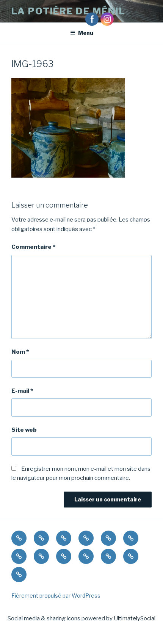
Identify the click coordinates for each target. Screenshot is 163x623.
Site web (24, 429)
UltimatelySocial (134, 618)
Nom (20, 351)
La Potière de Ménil (68, 11)
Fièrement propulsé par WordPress (55, 595)
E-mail (22, 390)
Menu (85, 33)
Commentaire (33, 247)
